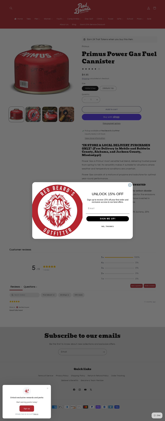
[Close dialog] (129, 185)
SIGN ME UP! (108, 219)
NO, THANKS (108, 226)
